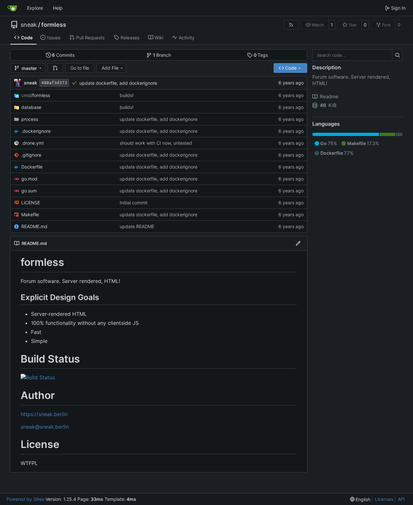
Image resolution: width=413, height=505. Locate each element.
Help (58, 8)
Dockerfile (32, 167)
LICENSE (30, 202)
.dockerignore (36, 131)
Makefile (30, 214)
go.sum (29, 190)
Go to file (79, 68)
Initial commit (133, 202)
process (29, 119)
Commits (63, 55)
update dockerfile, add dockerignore (118, 83)
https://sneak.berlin (44, 414)
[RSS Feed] (291, 25)
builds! (127, 95)
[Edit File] (298, 243)
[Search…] (397, 55)
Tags (261, 55)
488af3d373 (54, 82)
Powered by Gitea (25, 499)
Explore (35, 8)
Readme (329, 96)
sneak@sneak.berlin (45, 426)
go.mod (29, 178)
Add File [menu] (110, 68)
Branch (162, 55)
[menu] (360, 499)
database (31, 107)
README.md (34, 226)
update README (137, 226)
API (401, 499)
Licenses (384, 499)
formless (53, 25)
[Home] (12, 8)
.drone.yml (32, 143)
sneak (29, 25)
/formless (35, 95)
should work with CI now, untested (156, 143)
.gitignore (31, 155)
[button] (55, 68)
